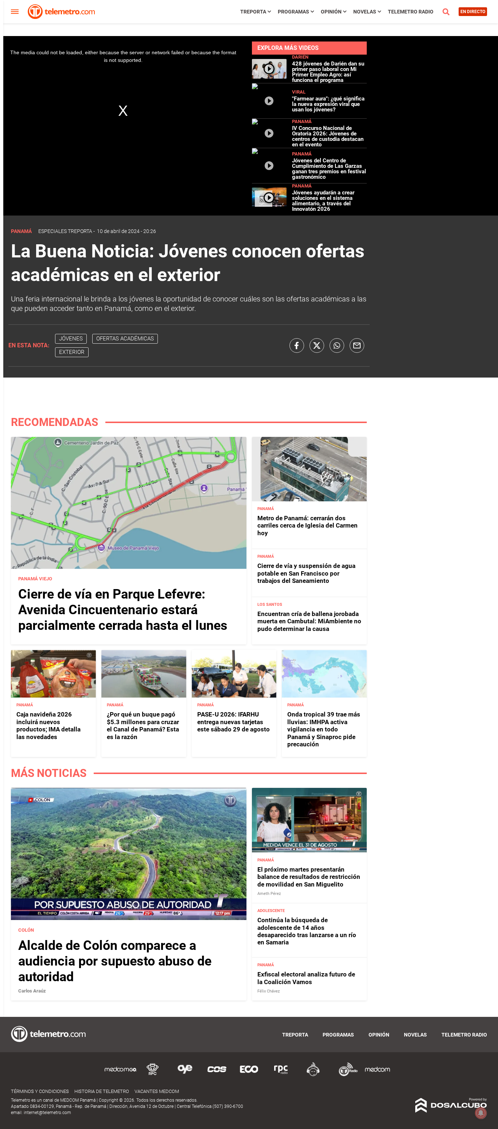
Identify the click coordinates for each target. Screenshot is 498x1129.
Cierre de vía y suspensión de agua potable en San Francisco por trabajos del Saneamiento (306, 573)
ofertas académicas (125, 338)
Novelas (364, 11)
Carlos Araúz (32, 991)
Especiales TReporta (65, 231)
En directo (472, 11)
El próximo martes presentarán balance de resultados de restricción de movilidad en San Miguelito (308, 877)
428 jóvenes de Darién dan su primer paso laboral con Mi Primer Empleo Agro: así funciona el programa (328, 71)
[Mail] (357, 345)
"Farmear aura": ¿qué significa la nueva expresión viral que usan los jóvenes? (328, 104)
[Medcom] (377, 1074)
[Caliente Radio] (313, 1074)
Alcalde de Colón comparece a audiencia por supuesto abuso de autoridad (114, 961)
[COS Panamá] (217, 1074)
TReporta (253, 11)
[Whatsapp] (337, 345)
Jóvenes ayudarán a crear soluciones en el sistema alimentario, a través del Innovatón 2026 (323, 200)
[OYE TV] (185, 1074)
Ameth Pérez (269, 893)
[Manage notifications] (481, 1113)
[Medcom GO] (121, 1074)
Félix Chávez (268, 991)
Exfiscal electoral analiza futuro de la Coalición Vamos (306, 978)
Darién (300, 57)
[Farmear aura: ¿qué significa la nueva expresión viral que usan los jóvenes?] (269, 115)
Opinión (331, 11)
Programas (293, 11)
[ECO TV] (249, 1074)
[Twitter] (316, 345)
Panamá (302, 121)
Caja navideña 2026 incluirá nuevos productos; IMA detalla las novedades (48, 725)
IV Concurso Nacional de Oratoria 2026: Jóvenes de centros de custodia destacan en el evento (327, 136)
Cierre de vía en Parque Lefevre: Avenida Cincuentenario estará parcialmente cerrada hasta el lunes (122, 610)
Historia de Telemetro (101, 1091)
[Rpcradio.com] (281, 1074)
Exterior (72, 352)
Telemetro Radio (410, 11)
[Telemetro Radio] (345, 1074)
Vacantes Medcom (157, 1091)
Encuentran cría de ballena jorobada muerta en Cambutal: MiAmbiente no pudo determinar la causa (309, 621)
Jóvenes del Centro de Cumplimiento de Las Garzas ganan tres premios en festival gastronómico (329, 168)
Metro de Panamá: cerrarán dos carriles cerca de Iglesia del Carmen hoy (307, 525)
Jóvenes (71, 338)
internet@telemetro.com (47, 1112)
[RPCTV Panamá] (153, 1074)
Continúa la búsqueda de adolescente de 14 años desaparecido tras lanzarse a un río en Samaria (306, 931)
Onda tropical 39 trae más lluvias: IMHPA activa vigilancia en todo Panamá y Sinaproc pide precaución (323, 729)
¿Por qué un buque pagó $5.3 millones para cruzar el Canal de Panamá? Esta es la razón (143, 725)
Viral (299, 92)
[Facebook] (296, 345)
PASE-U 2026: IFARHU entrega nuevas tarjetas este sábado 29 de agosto (233, 722)
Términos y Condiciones (40, 1091)
